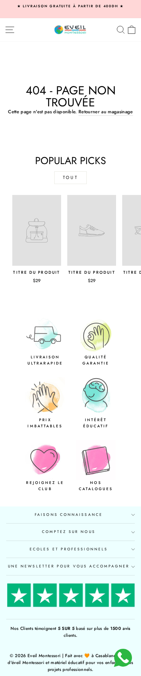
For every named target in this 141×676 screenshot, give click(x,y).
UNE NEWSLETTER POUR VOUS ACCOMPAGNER (68, 566)
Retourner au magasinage (105, 111)
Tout (70, 177)
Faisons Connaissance (69, 514)
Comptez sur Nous (68, 531)
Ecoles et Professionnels (69, 549)
